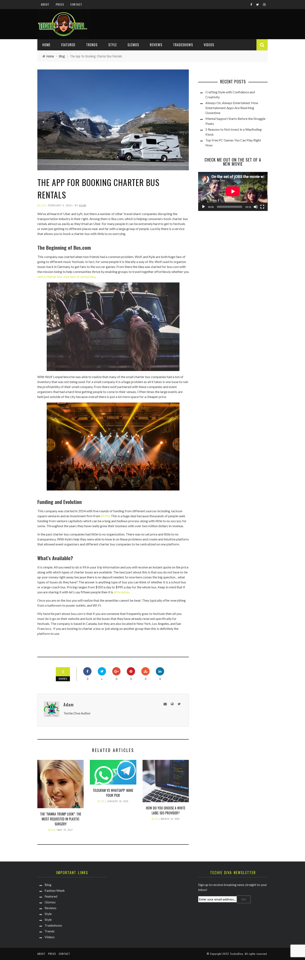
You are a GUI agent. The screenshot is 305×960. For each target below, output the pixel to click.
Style (112, 44)
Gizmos (133, 44)
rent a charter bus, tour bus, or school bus (66, 277)
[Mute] (256, 207)
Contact (76, 4)
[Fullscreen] (262, 207)
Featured (68, 44)
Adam (82, 205)
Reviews (156, 44)
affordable (121, 592)
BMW (105, 516)
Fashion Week (55, 890)
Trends (92, 44)
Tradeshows (183, 44)
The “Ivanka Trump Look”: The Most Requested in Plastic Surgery (60, 819)
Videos (209, 44)
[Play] (203, 207)
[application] (233, 191)
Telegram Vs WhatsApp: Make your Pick (113, 793)
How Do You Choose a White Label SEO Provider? (165, 810)
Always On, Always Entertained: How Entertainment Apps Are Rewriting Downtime (231, 108)
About (45, 4)
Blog (41, 205)
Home (46, 44)
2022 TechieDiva (232, 953)
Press (60, 4)
